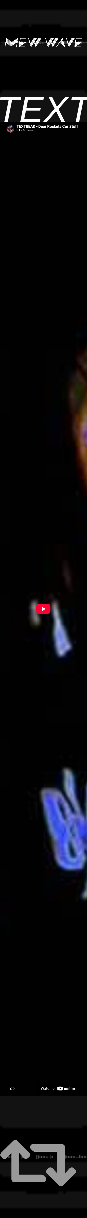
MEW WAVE (43, 42)
